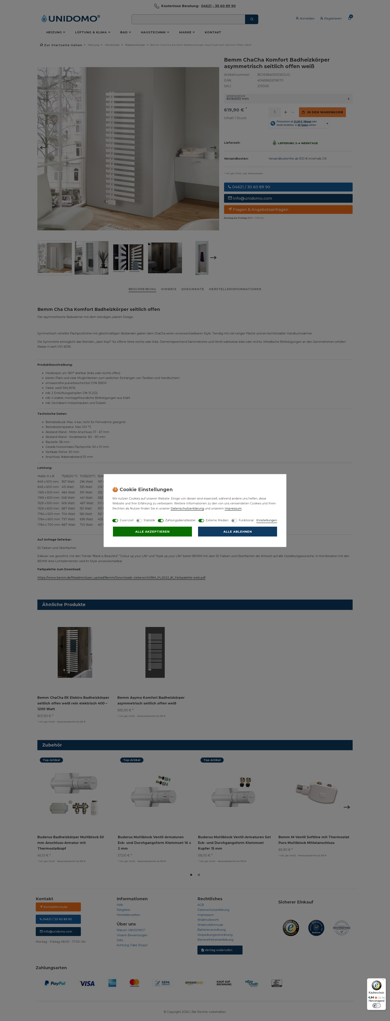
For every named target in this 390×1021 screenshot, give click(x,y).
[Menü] (383, 980)
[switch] (377, 1005)
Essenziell (126, 520)
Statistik (149, 520)
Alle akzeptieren (152, 531)
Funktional (246, 520)
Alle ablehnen (237, 531)
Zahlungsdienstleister (180, 520)
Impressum (233, 508)
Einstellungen (266, 520)
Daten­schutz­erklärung (187, 508)
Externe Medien (217, 520)
